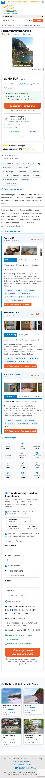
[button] (22, 148)
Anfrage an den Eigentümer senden (22, 652)
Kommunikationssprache (20, 606)
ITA (27, 610)
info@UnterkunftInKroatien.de (22, 764)
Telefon (12, 591)
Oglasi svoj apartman (26, 768)
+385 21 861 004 (13, 125)
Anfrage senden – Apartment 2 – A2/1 (21, 366)
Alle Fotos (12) (38, 69)
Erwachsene (11, 545)
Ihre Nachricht (15, 618)
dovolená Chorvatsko (30, 774)
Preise (37, 260)
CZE (14, 610)
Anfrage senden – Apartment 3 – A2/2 (21, 431)
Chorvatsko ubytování (15, 774)
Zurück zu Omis (9, 155)
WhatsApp (15, 131)
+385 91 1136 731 (13, 128)
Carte (23, 136)
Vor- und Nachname (14, 571)
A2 (25, 84)
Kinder (12, 555)
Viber (34, 131)
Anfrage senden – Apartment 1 (18, 304)
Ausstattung (11, 260)
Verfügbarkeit (25, 260)
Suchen (39, 20)
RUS (14, 614)
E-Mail (8, 581)
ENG (21, 610)
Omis (19, 25)
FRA (7, 614)
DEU (7, 610)
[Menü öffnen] (3, 2)
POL (27, 614)
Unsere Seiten (17, 772)
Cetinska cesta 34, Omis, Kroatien (16, 34)
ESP (34, 610)
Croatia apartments (28, 772)
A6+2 (21, 84)
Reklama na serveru (20, 761)
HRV (20, 614)
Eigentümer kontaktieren (24, 106)
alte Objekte (8, 772)
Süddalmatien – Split (8, 25)
